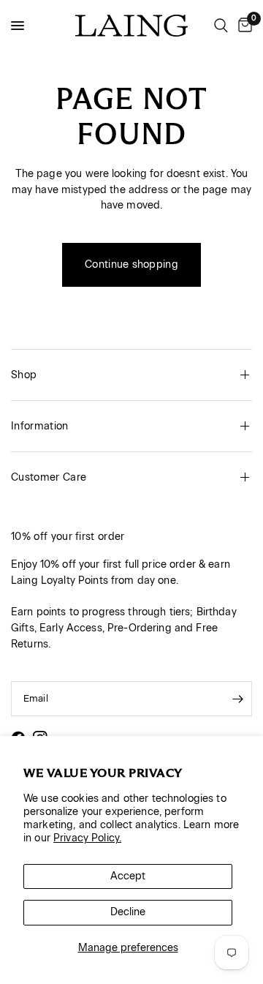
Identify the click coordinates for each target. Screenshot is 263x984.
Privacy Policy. (87, 838)
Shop (24, 375)
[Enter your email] (237, 698)
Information (40, 426)
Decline (127, 912)
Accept (127, 876)
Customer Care (48, 477)
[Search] (221, 25)
